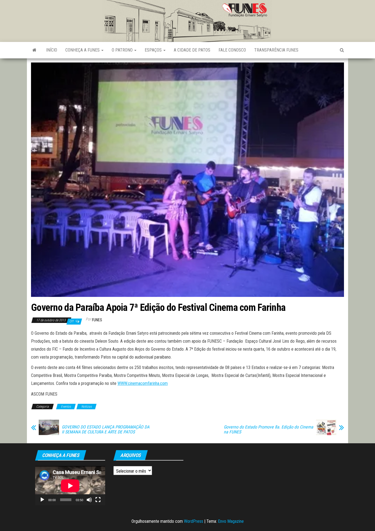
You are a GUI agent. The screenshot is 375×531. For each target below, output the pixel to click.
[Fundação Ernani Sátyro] (34, 50)
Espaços (154, 50)
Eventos (66, 406)
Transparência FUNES (276, 50)
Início (51, 50)
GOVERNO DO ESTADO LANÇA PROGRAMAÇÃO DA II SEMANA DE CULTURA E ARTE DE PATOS (105, 430)
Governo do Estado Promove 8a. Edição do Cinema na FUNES (268, 430)
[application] (70, 485)
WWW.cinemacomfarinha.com (142, 383)
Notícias (86, 406)
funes (97, 320)
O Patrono (123, 50)
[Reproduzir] (42, 499)
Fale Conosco (232, 50)
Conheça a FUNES (83, 50)
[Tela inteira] (98, 499)
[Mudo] (89, 499)
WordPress (193, 521)
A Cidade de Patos (192, 50)
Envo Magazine (231, 521)
